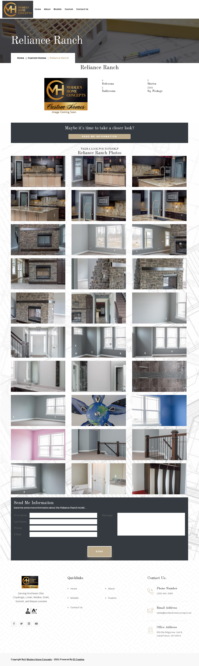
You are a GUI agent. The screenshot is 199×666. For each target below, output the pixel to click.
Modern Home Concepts (39, 659)
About (47, 9)
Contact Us (82, 9)
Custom (69, 9)
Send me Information (99, 136)
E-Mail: (18, 534)
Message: (107, 515)
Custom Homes (37, 58)
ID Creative (78, 659)
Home (38, 9)
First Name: (20, 515)
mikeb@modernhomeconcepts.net (174, 613)
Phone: (18, 528)
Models (58, 9)
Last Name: (20, 521)
